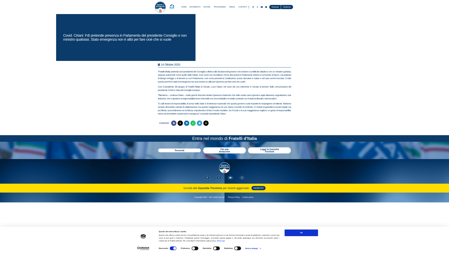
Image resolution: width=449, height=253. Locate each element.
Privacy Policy (234, 197)
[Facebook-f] (253, 7)
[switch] (195, 248)
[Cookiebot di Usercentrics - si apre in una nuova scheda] (143, 248)
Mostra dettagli (251, 248)
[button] (173, 123)
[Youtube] (262, 7)
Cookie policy (247, 197)
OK (301, 233)
